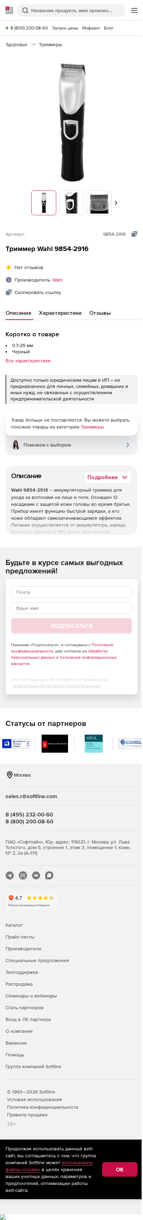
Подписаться (72, 626)
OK (120, 1169)
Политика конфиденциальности (42, 1107)
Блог (109, 28)
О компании (19, 1031)
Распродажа (19, 984)
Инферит (91, 28)
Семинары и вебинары (31, 995)
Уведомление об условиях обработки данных (56, 685)
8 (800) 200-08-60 (29, 28)
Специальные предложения (37, 960)
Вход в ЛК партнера (28, 1019)
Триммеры (92, 427)
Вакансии (16, 1043)
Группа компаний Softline (33, 1066)
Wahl (57, 280)
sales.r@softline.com (31, 796)
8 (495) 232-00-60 (29, 814)
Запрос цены (65, 28)
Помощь (15, 1054)
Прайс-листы (20, 937)
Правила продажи (27, 1114)
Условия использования (34, 1099)
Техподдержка (22, 972)
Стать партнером (24, 1007)
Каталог (14, 925)
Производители (23, 948)
